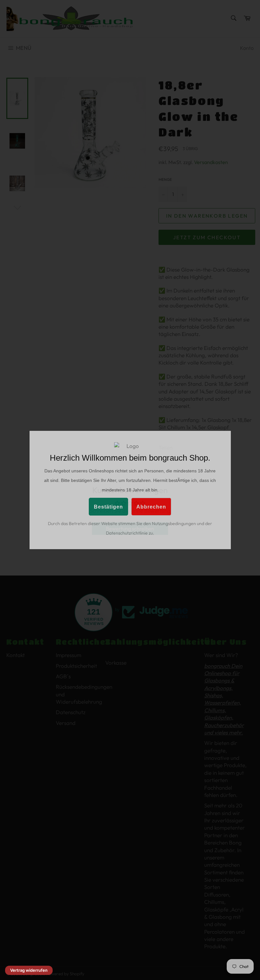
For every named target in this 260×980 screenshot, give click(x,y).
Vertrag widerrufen (29, 970)
